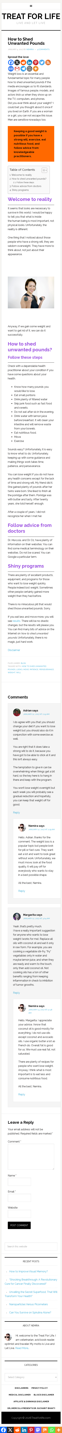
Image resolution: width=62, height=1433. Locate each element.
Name (12, 1175)
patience (34, 669)
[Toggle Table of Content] (42, 170)
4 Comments (43, 49)
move (26, 669)
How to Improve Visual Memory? (28, 1271)
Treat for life (31, 16)
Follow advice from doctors (26, 186)
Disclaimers (21, 1388)
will (18, 672)
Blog (23, 663)
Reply (16, 812)
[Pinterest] (35, 62)
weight (11, 672)
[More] (35, 69)
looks (19, 669)
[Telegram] (23, 69)
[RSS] (48, 62)
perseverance (46, 669)
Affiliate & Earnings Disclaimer (31, 1401)
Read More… (22, 1348)
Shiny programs (20, 190)
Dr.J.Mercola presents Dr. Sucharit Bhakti (31, 1408)
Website (12, 1207)
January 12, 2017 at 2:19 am (41, 829)
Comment (14, 1141)
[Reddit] (23, 62)
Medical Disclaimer (20, 1395)
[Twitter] (42, 62)
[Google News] (11, 69)
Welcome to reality (21, 174)
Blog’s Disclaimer (44, 1395)
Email (12, 1191)
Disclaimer (14, 650)
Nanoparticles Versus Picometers (28, 1304)
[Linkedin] (29, 62)
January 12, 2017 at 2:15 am (36, 714)
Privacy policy (39, 1388)
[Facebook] (11, 62)
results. (16, 620)
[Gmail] (17, 69)
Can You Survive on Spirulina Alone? (30, 1312)
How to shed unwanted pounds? (29, 178)
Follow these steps (25, 182)
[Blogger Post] (29, 69)
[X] (17, 62)
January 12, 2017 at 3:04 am (36, 918)
